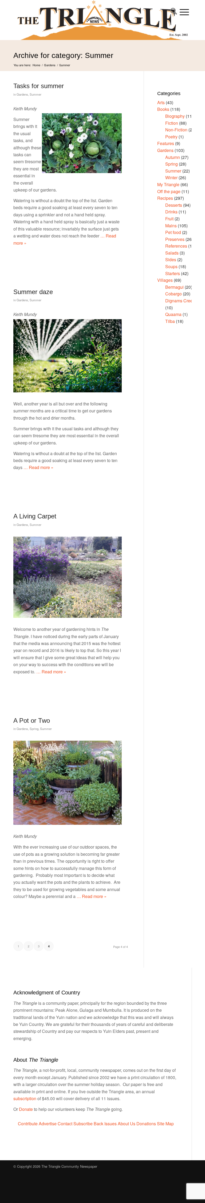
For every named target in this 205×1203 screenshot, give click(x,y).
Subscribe (83, 1123)
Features (165, 143)
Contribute (28, 1123)
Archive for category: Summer (63, 55)
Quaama (173, 314)
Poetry (171, 137)
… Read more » (37, 467)
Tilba (170, 321)
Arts (161, 102)
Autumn (172, 157)
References (176, 246)
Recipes (165, 198)
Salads (172, 253)
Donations (146, 1123)
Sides (170, 259)
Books (163, 109)
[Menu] (184, 12)
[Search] (172, 12)
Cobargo (173, 294)
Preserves (174, 239)
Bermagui (174, 287)
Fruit (169, 219)
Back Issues (105, 1123)
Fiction (171, 123)
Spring (34, 729)
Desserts (173, 205)
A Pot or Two (31, 720)
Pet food (173, 232)
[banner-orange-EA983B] (102, 20)
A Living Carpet (34, 516)
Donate (26, 1109)
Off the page (168, 191)
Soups (171, 266)
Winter (171, 177)
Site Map (165, 1123)
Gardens (22, 94)
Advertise (48, 1123)
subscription (24, 1098)
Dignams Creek (180, 301)
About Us (126, 1123)
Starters (172, 273)
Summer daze (33, 291)
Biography (175, 116)
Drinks (171, 212)
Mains (171, 225)
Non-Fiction (176, 130)
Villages (165, 280)
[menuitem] (172, 12)
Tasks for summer (38, 85)
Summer (35, 94)
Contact (65, 1123)
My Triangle (168, 184)
